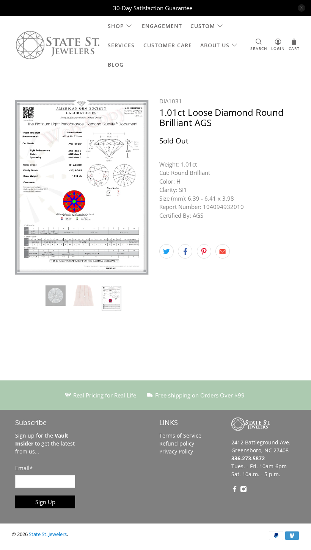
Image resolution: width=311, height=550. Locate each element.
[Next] (139, 187)
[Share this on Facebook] (185, 251)
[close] (301, 8)
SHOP (116, 26)
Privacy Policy (176, 451)
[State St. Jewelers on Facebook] (234, 490)
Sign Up (45, 502)
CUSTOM (202, 26)
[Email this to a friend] (222, 251)
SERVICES (121, 45)
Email (24, 468)
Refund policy (176, 443)
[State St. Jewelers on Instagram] (243, 490)
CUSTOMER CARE (167, 45)
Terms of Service (180, 435)
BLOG (116, 64)
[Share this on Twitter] (166, 251)
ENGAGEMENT (162, 26)
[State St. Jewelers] (57, 45)
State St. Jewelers (48, 534)
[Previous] (24, 187)
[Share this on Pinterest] (204, 251)
